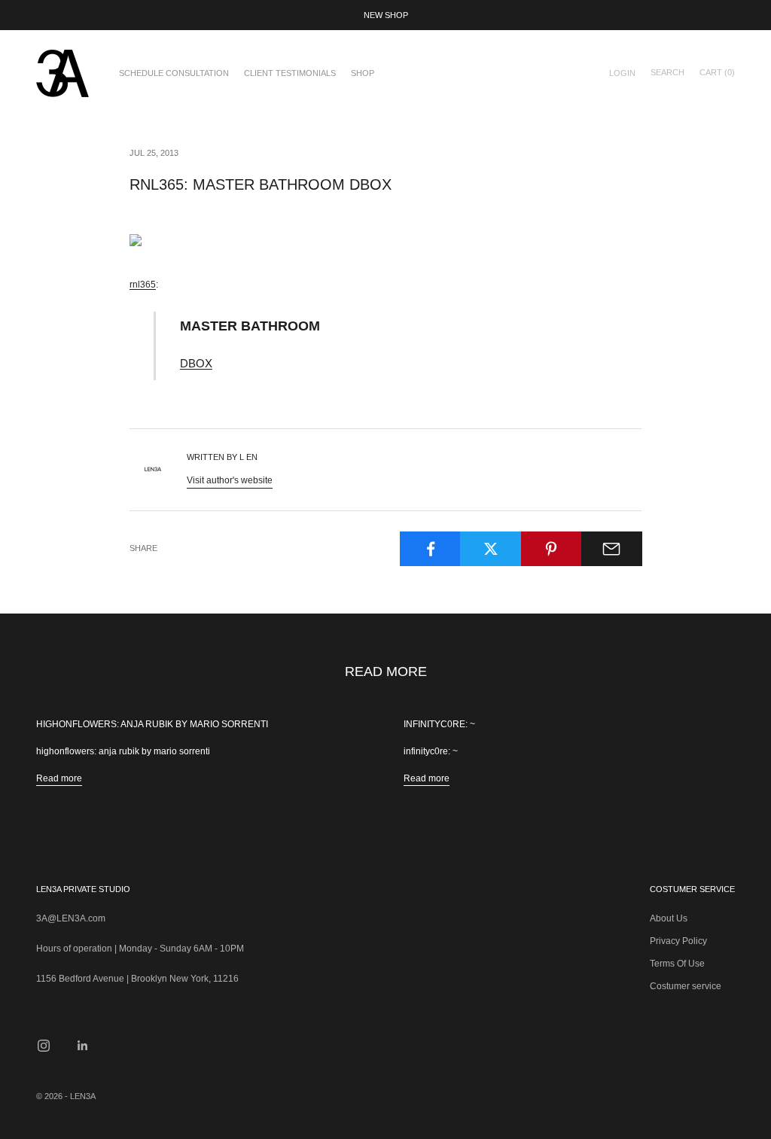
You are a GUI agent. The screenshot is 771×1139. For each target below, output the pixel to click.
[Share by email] (611, 548)
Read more (59, 778)
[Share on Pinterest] (551, 548)
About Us (668, 918)
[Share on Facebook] (430, 548)
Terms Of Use (677, 963)
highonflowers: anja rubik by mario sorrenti (152, 724)
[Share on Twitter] (490, 548)
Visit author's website (230, 480)
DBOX (196, 363)
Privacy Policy (678, 941)
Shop (362, 73)
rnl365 (143, 284)
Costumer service (685, 986)
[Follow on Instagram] (43, 1045)
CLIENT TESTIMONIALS (290, 73)
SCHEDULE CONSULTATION (174, 73)
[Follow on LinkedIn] (82, 1045)
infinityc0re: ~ (439, 724)
